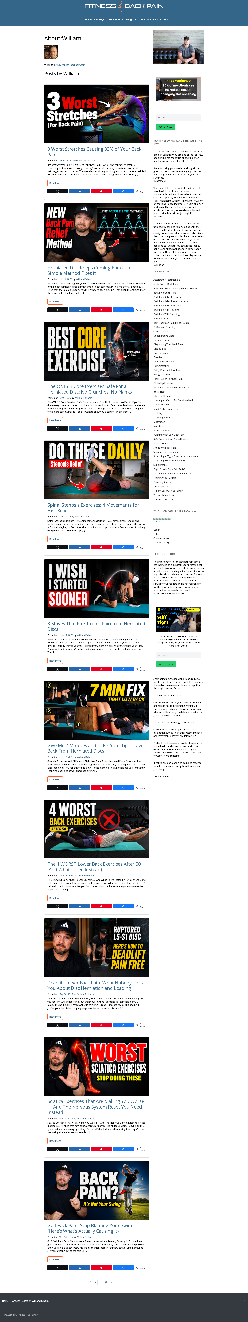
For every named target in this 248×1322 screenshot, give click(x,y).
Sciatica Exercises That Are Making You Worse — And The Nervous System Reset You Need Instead (95, 1106)
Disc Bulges (159, 348)
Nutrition (158, 426)
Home (5, 1300)
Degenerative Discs (163, 335)
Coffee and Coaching (164, 327)
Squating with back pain (166, 452)
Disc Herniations (162, 353)
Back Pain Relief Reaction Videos (170, 301)
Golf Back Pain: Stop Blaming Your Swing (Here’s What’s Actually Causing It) (90, 1228)
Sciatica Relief (160, 443)
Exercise (157, 357)
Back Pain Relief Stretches (167, 305)
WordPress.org (161, 542)
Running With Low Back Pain (168, 434)
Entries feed (159, 534)
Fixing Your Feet (162, 374)
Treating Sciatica (162, 482)
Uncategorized (161, 486)
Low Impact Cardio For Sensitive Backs (174, 400)
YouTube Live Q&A (163, 499)
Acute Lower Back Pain (165, 284)
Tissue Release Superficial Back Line (172, 473)
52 (105, 1282)
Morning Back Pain (163, 417)
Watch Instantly (166, 664)
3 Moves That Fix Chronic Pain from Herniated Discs (96, 626)
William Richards (87, 160)
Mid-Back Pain (161, 404)
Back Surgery (160, 318)
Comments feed (161, 538)
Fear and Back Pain (163, 361)
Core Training (160, 331)
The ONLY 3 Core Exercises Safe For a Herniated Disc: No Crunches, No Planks (89, 389)
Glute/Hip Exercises (163, 383)
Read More (55, 183)
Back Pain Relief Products (167, 297)
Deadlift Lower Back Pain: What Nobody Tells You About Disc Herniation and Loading (95, 985)
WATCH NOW (165, 127)
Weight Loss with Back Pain (168, 490)
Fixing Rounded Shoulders (167, 370)
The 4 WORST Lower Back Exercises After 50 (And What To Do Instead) (94, 866)
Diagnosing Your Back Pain (168, 344)
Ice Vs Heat (159, 391)
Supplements (160, 465)
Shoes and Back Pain (164, 447)
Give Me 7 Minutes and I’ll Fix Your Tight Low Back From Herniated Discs (94, 748)
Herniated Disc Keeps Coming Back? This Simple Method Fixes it (90, 270)
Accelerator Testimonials (166, 279)
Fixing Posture (161, 365)
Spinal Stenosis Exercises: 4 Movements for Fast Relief (93, 507)
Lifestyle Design (162, 396)
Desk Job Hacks (161, 340)
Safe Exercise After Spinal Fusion (170, 439)
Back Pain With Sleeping (166, 309)
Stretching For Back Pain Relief (169, 460)
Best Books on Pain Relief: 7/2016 (171, 322)
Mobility (157, 413)
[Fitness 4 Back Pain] (124, 6)
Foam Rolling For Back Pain (168, 378)
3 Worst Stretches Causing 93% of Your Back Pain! (94, 151)
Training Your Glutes (164, 477)
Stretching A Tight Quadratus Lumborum (175, 456)
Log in (156, 529)
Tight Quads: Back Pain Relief (169, 469)
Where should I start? (165, 495)
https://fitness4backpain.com (69, 64)
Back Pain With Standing (166, 314)
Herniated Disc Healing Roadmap (171, 387)
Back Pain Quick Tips (164, 292)
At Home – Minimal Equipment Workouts (175, 288)
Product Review (161, 430)
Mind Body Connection (165, 409)
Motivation (159, 421)
